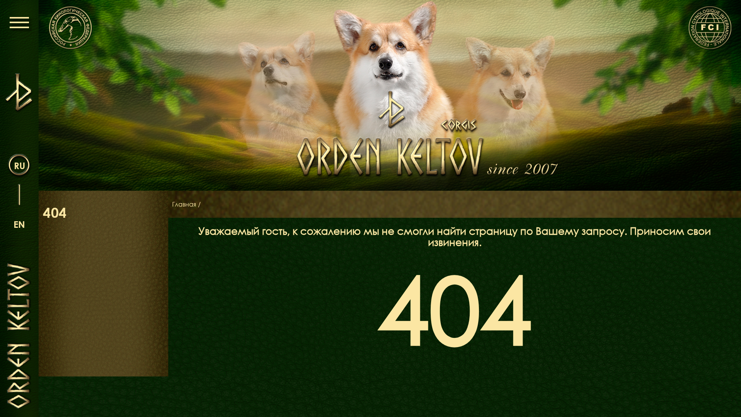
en (19, 224)
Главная (184, 204)
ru (19, 165)
